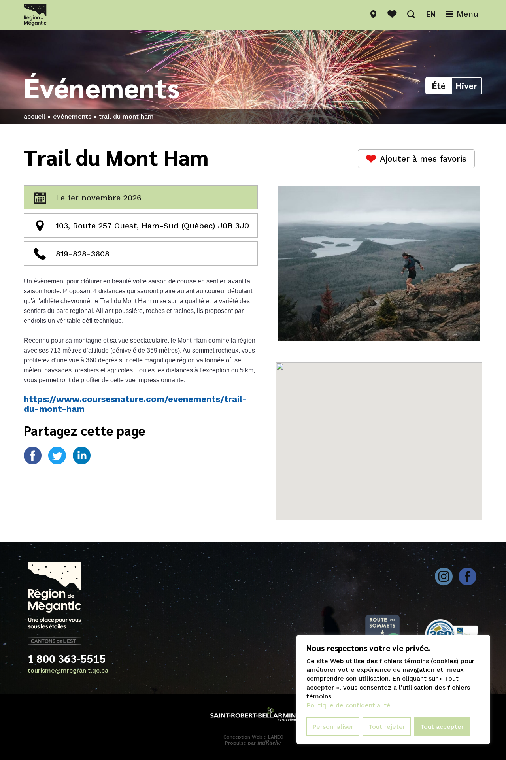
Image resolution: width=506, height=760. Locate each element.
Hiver (467, 85)
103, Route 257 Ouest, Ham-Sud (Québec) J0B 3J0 (152, 225)
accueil (34, 116)
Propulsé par (241, 743)
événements (72, 116)
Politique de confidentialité (348, 705)
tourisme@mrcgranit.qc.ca (68, 670)
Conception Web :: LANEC (253, 737)
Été (439, 85)
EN (431, 14)
